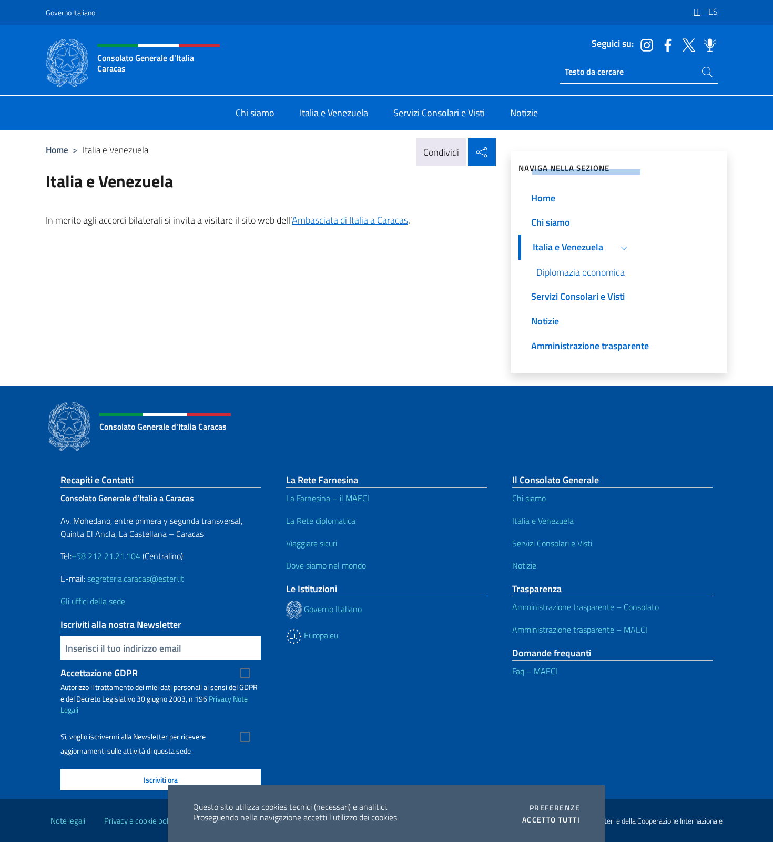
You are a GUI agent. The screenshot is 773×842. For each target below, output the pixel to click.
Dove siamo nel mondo (326, 565)
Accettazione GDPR (99, 673)
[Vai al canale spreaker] (707, 44)
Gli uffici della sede (92, 601)
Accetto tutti (551, 820)
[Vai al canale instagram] (644, 44)
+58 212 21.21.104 (106, 556)
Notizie (524, 565)
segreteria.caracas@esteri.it (135, 578)
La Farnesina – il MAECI (327, 498)
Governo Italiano (70, 12)
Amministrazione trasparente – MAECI (579, 629)
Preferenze (555, 807)
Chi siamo (529, 498)
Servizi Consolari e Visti (552, 543)
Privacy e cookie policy (140, 821)
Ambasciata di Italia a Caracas (350, 220)
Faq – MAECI (534, 671)
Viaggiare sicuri (311, 543)
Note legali (67, 821)
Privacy (220, 698)
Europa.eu (320, 635)
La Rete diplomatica (320, 520)
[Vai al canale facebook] (665, 44)
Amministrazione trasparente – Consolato (585, 607)
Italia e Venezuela (543, 520)
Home (57, 149)
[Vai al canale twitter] (686, 44)
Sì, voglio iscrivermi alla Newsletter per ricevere (133, 737)
